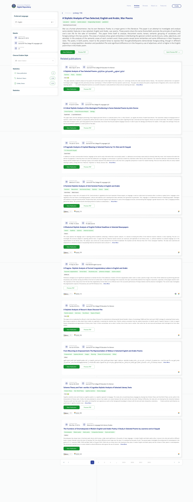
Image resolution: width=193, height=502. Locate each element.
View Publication (67, 52)
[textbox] (35, 60)
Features (163, 5)
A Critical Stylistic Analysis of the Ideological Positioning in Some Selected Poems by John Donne (101, 108)
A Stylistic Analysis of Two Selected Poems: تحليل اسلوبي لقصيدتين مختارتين (94, 71)
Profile (177, 6)
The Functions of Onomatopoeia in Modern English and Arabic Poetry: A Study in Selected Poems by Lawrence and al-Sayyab (112, 428)
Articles (136, 5)
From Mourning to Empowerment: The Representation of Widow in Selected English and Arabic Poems (103, 350)
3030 (132, 462)
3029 (123, 462)
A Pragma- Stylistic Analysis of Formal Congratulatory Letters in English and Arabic (96, 268)
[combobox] (35, 22)
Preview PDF (82, 52)
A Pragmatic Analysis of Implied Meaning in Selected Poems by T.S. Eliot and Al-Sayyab (97, 147)
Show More (139, 85)
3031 (140, 462)
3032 (149, 462)
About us (154, 5)
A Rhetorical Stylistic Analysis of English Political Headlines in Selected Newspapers (96, 227)
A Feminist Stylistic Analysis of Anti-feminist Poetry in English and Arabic (92, 186)
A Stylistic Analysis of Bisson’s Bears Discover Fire (83, 309)
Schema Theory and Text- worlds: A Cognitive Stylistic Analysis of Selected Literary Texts (98, 387)
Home (129, 5)
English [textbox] (20, 22)
